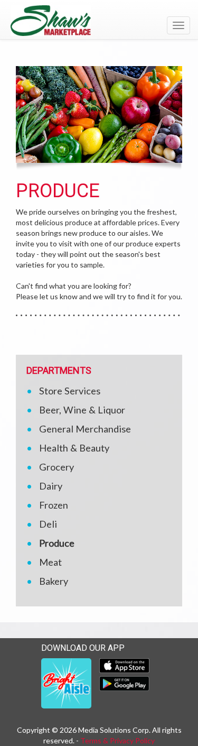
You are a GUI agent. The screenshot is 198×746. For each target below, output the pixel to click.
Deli (48, 524)
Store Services (69, 391)
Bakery (53, 581)
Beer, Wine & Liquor (82, 410)
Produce (56, 543)
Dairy (50, 486)
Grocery (56, 467)
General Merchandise (85, 429)
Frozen (53, 505)
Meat (50, 562)
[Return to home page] (99, 20)
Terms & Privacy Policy (117, 740)
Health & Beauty (74, 448)
